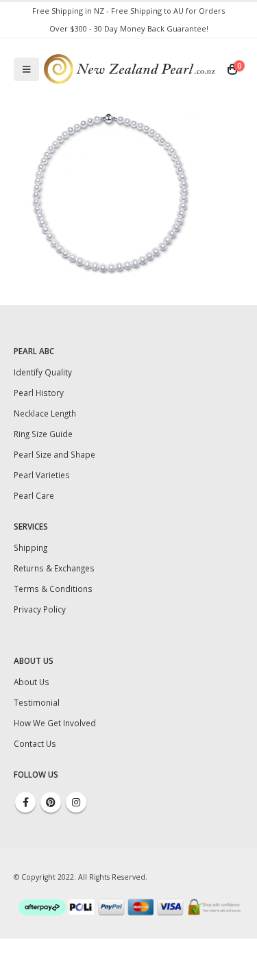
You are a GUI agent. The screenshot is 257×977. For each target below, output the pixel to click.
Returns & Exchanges (54, 567)
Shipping (30, 547)
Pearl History (39, 392)
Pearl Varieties (42, 474)
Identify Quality (43, 372)
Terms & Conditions (53, 588)
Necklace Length (45, 413)
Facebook (25, 802)
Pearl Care (34, 495)
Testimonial (37, 702)
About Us (31, 681)
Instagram (76, 802)
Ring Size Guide (43, 433)
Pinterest (50, 802)
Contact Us (35, 743)
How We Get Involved (55, 722)
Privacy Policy (40, 609)
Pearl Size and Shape (54, 454)
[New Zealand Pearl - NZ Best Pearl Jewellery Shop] (129, 69)
